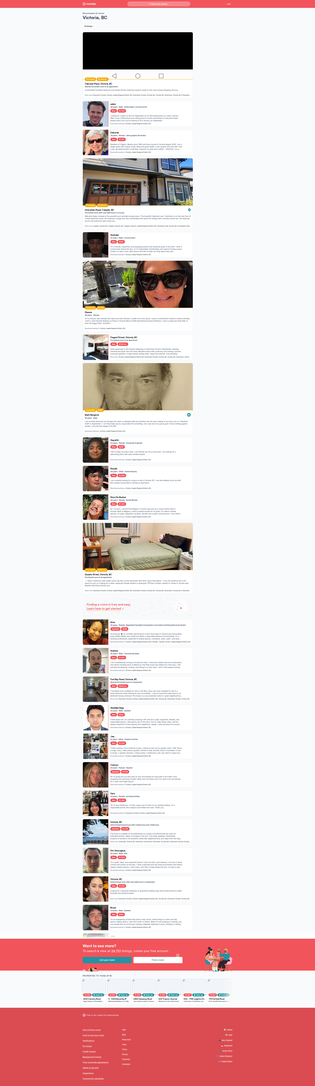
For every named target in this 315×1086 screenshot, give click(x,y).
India (230, 1035)
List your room (107, 960)
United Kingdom (225, 1056)
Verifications (88, 1040)
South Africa (227, 1051)
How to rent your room (93, 1035)
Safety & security (91, 1068)
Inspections (88, 1073)
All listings (88, 26)
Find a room (158, 960)
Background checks (92, 1057)
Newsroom (126, 1039)
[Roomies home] (89, 3)
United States (226, 1061)
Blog (124, 1034)
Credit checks (89, 1051)
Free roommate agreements (96, 1062)
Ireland (229, 1030)
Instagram (126, 1064)
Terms (124, 1049)
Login (228, 4)
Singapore (228, 1045)
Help (124, 1030)
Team (124, 1044)
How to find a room (92, 1030)
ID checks (87, 1046)
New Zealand (227, 1040)
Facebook (126, 1059)
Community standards (93, 1078)
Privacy (125, 1054)
